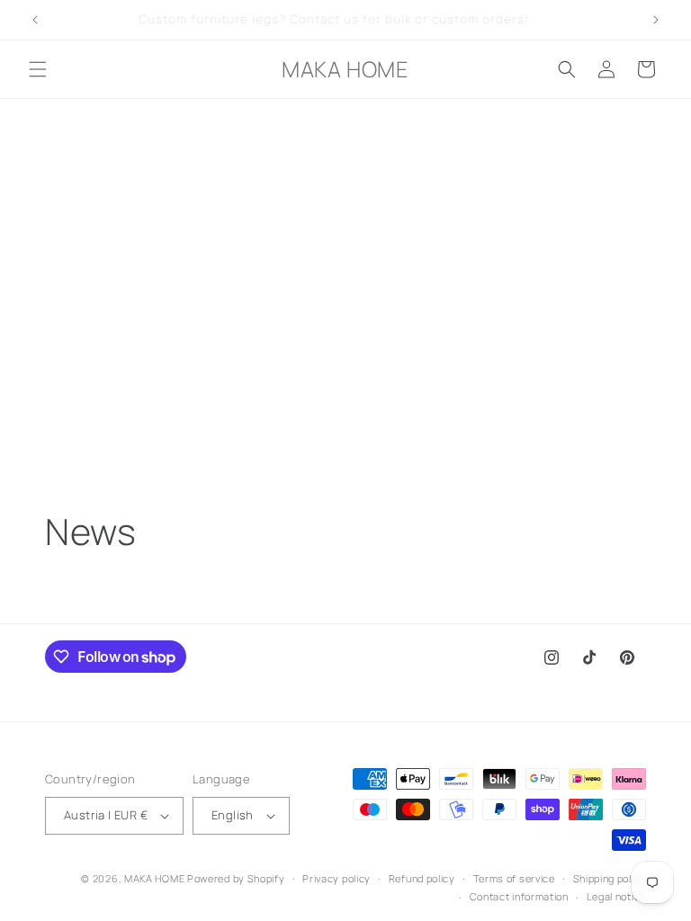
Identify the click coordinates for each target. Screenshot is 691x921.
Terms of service (514, 878)
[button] (38, 69)
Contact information (519, 896)
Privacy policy (336, 878)
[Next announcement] (656, 20)
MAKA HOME (154, 878)
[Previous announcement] (35, 20)
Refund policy (422, 878)
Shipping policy (610, 878)
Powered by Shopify (236, 878)
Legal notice (616, 896)
